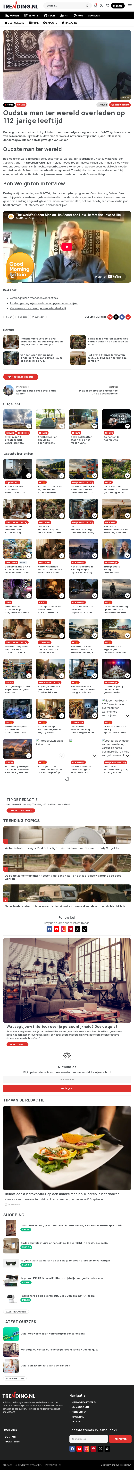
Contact (94, 15)
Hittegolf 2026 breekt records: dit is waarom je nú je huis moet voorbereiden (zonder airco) (50, 769)
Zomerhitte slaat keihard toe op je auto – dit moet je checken (82, 649)
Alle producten (16, 1311)
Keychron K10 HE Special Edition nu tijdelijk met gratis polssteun (61, 1278)
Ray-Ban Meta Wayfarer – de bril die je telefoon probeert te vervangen (65, 1260)
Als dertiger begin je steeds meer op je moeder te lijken (44, 303)
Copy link (110, 317)
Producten (79, 1411)
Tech (51, 15)
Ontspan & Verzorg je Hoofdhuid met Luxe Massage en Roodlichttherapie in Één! (72, 1225)
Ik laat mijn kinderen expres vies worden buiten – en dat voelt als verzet (108, 341)
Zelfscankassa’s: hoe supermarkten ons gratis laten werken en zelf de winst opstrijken (83, 689)
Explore (51, 22)
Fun (80, 15)
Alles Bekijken (15, 1378)
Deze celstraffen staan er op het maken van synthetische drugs (81, 440)
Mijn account (80, 1407)
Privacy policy (53, 1464)
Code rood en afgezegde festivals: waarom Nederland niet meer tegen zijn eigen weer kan (115, 649)
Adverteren (12, 1441)
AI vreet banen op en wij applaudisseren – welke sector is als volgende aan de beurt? (115, 729)
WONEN (14, 15)
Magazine (71, 22)
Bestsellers (16, 22)
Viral (35, 22)
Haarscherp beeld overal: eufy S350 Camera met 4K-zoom (57, 1295)
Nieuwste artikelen (84, 1402)
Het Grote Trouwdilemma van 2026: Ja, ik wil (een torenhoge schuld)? (107, 358)
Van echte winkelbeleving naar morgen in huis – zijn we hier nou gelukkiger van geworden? (83, 729)
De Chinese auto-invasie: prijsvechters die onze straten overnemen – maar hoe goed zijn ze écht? (82, 609)
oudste (23, 317)
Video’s (76, 1421)
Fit (66, 15)
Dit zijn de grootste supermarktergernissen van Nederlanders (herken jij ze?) (17, 689)
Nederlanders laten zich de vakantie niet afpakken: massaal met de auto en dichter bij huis (65, 906)
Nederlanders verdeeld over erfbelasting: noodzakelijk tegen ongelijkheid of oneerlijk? (41, 341)
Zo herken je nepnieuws (112, 438)
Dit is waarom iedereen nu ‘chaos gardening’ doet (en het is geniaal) (116, 489)
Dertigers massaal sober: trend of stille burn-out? (49, 609)
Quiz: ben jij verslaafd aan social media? (46, 1365)
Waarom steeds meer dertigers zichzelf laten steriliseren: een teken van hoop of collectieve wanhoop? (82, 769)
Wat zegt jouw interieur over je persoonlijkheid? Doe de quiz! (59, 1349)
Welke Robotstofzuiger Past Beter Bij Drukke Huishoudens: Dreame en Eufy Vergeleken (63, 848)
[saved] (107, 6)
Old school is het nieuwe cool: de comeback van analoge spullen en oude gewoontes (50, 649)
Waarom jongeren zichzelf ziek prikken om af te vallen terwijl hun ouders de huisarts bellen (17, 649)
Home (10, 104)
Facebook (122, 317)
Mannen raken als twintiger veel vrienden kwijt (38, 308)
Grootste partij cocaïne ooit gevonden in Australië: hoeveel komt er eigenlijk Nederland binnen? (116, 689)
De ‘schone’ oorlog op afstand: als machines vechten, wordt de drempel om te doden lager (116, 609)
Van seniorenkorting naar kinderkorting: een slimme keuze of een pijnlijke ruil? (41, 358)
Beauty (33, 15)
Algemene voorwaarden (29, 1464)
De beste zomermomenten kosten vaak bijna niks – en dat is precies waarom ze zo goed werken (63, 877)
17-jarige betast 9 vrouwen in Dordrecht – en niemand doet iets (49, 689)
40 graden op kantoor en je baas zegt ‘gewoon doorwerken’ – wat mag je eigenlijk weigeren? (49, 729)
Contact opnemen (20, 810)
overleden (39, 317)
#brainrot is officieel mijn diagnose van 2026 (17, 609)
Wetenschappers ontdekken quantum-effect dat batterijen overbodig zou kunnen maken (16, 729)
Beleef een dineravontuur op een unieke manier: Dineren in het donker (62, 1194)
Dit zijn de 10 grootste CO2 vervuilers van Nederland (14, 440)
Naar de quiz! (17, 1044)
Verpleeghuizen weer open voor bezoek (34, 298)
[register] (118, 5)
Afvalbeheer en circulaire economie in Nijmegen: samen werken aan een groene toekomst (49, 440)
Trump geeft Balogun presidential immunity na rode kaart (115, 569)
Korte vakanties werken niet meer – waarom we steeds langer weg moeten (50, 569)
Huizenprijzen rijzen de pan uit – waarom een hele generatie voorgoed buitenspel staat (17, 769)
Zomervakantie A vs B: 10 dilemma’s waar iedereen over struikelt (17, 569)
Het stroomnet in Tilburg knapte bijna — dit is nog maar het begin (82, 569)
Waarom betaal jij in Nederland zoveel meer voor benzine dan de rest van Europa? (83, 489)
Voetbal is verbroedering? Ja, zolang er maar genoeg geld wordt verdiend (116, 769)
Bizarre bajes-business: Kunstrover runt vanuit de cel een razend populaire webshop (16, 489)
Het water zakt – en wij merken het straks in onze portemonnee (50, 489)
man (10, 317)
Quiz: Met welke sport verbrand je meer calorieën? (52, 1333)
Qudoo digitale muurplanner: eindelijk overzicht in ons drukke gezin (64, 1243)
